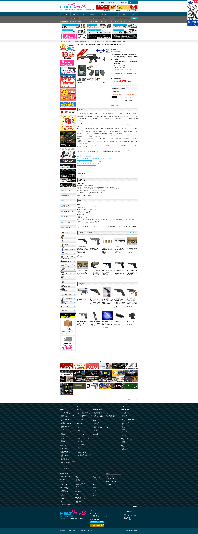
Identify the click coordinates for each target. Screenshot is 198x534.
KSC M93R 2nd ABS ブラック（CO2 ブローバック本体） (82, 323)
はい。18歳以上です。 (118, 91)
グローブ (62, 501)
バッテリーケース (125, 422)
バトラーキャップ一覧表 (68, 211)
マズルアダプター (81, 440)
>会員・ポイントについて (129, 518)
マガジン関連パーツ (82, 419)
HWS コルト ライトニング (82, 21)
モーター (124, 427)
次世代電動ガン (64, 411)
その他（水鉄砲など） (65, 468)
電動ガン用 (80, 411)
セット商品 (133, 21)
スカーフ (63, 494)
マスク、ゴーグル (65, 491)
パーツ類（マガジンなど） (66, 462)
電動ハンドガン (64, 416)
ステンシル (124, 449)
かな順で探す (78, 41)
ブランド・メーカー (75, 14)
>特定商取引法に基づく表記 (86, 530)
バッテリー (124, 420)
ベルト (76, 488)
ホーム (65, 14)
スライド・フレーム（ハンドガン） (101, 413)
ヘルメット (63, 493)
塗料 (122, 445)
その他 (79, 420)
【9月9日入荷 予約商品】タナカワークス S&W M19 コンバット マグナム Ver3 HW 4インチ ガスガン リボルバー (95, 300)
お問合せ (136, 10)
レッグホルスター (79, 501)
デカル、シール (125, 448)
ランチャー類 (63, 445)
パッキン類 (96, 422)
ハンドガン (63, 422)
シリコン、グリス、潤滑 (127, 439)
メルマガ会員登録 (106, 10)
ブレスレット (95, 490)
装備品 (123, 14)
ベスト (77, 477)
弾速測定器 (95, 434)
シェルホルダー (63, 479)
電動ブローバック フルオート (67, 456)
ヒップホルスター (79, 500)
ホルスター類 (78, 497)
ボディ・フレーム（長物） (99, 412)
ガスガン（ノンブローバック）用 (85, 415)
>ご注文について (127, 513)
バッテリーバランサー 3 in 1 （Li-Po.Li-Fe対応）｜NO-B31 (89, 161)
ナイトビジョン (81, 434)
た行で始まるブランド (86, 41)
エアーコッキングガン (65, 419)
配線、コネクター (125, 424)
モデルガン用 (80, 416)
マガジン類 (79, 409)
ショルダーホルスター (80, 498)
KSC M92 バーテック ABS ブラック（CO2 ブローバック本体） (95, 248)
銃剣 (79, 448)
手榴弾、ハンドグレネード (65, 476)
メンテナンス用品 (124, 438)
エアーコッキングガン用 (83, 412)
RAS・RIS (80, 430)
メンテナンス (113, 14)
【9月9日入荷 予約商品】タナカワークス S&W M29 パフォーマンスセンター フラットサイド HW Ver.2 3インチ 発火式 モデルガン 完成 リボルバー (119, 302)
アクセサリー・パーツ (94, 14)
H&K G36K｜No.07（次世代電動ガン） (85, 156)
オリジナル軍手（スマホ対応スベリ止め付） (86, 165)
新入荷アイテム (66, 190)
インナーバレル (97, 429)
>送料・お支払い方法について (130, 515)
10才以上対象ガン (64, 451)
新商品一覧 (134, 232)
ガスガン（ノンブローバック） (66, 431)
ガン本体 (85, 14)
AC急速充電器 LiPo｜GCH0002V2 (84, 160)
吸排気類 (96, 423)
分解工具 (124, 441)
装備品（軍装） (64, 473)
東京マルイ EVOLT (73, 21)
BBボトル (124, 413)
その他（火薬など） (126, 416)
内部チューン (96, 420)
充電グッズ (124, 423)
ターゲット (95, 433)
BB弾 (123, 411)
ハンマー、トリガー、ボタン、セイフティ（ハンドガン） (106, 416)
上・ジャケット (79, 480)
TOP (61, 41)
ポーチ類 (95, 476)
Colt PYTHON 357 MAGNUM (93, 21)
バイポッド (80, 447)
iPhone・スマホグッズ (111, 481)
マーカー (95, 484)
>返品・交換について (128, 517)
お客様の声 (128, 10)
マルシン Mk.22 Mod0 (124, 21)
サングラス (63, 490)
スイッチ (124, 426)
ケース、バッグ (63, 484)
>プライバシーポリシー (72, 530)
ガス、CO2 (124, 415)
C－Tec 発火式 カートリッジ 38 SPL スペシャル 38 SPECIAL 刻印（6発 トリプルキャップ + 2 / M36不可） (107, 249)
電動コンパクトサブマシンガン (67, 415)
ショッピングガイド (118, 10)
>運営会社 (62, 530)
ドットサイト (80, 426)
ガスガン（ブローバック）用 (84, 413)
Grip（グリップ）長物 (82, 455)
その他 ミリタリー (110, 478)
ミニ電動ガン (64, 458)
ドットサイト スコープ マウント (113, 21)
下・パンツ (78, 481)
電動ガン (62, 409)
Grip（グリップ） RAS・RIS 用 (84, 454)
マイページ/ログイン (113, 2)
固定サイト (80, 427)
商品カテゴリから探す (67, 227)
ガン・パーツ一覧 (67, 200)
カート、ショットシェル (83, 418)
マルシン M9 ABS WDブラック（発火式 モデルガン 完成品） (107, 272)
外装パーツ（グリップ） (82, 452)
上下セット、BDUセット (81, 479)
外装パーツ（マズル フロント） (83, 438)
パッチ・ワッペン (96, 481)
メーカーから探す (67, 222)
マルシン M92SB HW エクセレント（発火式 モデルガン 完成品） (132, 272)
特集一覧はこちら (67, 216)
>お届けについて (127, 514)
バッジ (94, 487)
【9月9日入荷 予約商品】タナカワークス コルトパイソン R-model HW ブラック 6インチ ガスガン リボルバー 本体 (107, 300)
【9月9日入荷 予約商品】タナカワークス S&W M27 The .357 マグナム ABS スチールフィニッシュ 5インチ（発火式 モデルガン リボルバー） (82, 251)
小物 (133, 14)
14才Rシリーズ (63, 448)
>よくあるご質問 (127, 519)
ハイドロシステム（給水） (65, 504)
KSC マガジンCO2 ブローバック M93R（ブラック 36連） (95, 323)
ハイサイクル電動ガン (66, 413)
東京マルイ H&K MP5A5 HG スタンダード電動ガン (82, 299)
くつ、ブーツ (78, 491)
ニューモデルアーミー (103, 21)
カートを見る (133, 2)
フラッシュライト (81, 431)
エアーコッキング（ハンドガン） (68, 461)
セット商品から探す (67, 195)
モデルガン (62, 438)
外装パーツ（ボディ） (98, 409)
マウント (79, 429)
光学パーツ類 (79, 423)
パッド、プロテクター (79, 494)
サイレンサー (80, 441)
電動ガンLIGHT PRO (65, 452)
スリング (62, 481)
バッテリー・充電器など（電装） (128, 419)
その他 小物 (108, 484)
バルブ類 (96, 424)
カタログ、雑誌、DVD (111, 476)
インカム (62, 498)
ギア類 (95, 426)
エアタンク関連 (124, 431)
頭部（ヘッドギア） (64, 487)
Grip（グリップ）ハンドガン (84, 456)
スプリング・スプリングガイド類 (101, 427)
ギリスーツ (78, 484)
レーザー (79, 433)
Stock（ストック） (98, 411)
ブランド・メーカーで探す (68, 41)
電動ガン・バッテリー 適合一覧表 (67, 206)
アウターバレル (81, 444)
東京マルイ (94, 41)
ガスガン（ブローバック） (65, 426)
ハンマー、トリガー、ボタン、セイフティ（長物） (105, 415)
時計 (94, 493)
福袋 (130, 21)
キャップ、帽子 (64, 488)
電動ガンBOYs (64, 454)
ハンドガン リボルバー (66, 423)
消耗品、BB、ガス (125, 409)
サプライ (104, 14)
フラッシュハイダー (82, 443)
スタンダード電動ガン (66, 412)
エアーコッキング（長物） (66, 459)
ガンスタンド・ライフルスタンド (100, 436)
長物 (62, 420)
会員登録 (102, 2)
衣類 (76, 476)
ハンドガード (80, 445)
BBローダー (124, 412)
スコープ (79, 424)
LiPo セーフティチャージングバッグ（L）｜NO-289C (88, 163)
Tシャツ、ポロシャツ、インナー (82, 483)
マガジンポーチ (97, 477)
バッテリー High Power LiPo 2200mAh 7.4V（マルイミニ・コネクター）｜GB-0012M (95, 158)
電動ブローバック (65, 455)
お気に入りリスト (124, 2)
